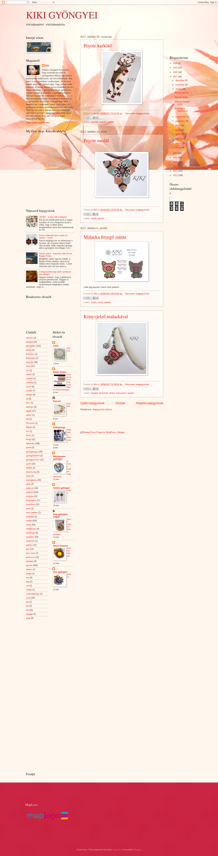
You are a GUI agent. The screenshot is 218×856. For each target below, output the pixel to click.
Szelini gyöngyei (61, 488)
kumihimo (30, 504)
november (180, 85)
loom (28, 508)
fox (27, 431)
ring (27, 581)
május (178, 130)
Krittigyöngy (59, 427)
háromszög (31, 472)
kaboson (30, 488)
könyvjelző (121, 393)
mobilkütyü (31, 529)
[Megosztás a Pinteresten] (97, 117)
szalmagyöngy (32, 594)
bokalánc (30, 354)
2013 (175, 166)
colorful (29, 378)
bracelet (94, 122)
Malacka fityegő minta (105, 237)
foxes (28, 435)
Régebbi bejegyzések (149, 403)
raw (27, 577)
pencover (30, 557)
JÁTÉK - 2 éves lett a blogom (53, 217)
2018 (175, 72)
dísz (28, 403)
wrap (28, 618)
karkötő (103, 122)
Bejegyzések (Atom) (102, 409)
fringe (28, 439)
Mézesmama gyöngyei (59, 457)
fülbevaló (30, 443)
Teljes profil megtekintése (38, 122)
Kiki (47, 65)
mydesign (30, 533)
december (180, 80)
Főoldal (120, 403)
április (178, 134)
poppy (29, 573)
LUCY (56, 346)
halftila (29, 468)
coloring (29, 382)
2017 (175, 76)
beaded (94, 393)
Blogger (137, 849)
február (178, 143)
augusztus (180, 121)
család (29, 390)
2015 (175, 157)
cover (28, 386)
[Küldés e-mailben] (85, 117)
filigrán (29, 427)
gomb (28, 447)
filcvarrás (30, 423)
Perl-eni (57, 401)
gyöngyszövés (32, 459)
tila (27, 602)
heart (28, 476)
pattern (107, 302)
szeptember (181, 116)
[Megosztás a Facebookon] (94, 117)
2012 (175, 171)
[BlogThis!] (88, 117)
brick (28, 366)
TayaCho (117, 849)
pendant (29, 561)
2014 (175, 162)
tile (27, 606)
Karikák (69, 405)
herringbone (31, 480)
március (179, 139)
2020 (175, 63)
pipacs (29, 569)
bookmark (103, 393)
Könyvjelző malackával (106, 316)
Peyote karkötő (98, 45)
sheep (29, 589)
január (178, 147)
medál (94, 218)
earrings (29, 407)
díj (27, 399)
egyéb (29, 411)
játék (28, 484)
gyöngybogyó (32, 451)
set (27, 585)
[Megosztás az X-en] (91, 117)
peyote (111, 122)
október (179, 89)
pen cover (30, 553)
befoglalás (30, 346)
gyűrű (28, 464)
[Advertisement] (117, 420)
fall (27, 419)
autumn (29, 338)
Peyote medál (96, 140)
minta (100, 302)
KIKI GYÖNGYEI (62, 14)
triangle (29, 614)
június (178, 125)
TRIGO (68, 349)
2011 (175, 175)
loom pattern (32, 512)
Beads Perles (59, 372)
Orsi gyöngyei (60, 572)
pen (27, 549)
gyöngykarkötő (33, 455)
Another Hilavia (69, 552)
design (29, 394)
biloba (28, 350)
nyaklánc (30, 537)
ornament (30, 541)
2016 (175, 153)
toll (27, 610)
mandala (30, 516)
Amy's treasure (60, 546)
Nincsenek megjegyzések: (137, 113)
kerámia (29, 496)
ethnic (29, 415)
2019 (175, 67)
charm (94, 302)
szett (28, 598)
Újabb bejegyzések (92, 403)
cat (27, 370)
